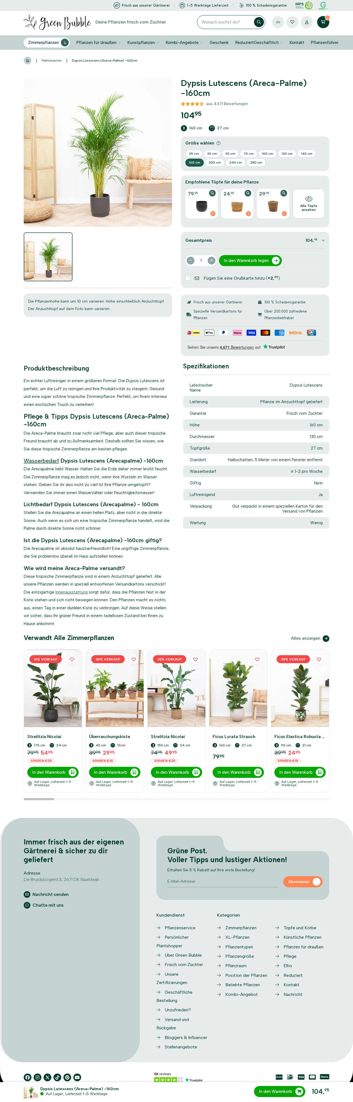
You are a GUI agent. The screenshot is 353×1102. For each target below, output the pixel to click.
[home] (27, 61)
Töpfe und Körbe (300, 927)
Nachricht (293, 994)
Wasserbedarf (41, 460)
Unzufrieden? (178, 1009)
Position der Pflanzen (246, 975)
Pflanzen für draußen (96, 42)
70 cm (249, 154)
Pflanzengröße (239, 956)
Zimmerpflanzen (43, 42)
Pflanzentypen (239, 946)
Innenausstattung (71, 592)
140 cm (306, 154)
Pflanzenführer (324, 42)
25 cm (194, 154)
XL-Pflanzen (237, 937)
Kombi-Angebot (241, 994)
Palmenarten (52, 60)
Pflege (290, 956)
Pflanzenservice (180, 927)
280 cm (256, 162)
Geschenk (219, 42)
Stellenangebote (181, 1046)
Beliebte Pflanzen (242, 984)
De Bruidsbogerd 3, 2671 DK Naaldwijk (61, 879)
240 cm (235, 162)
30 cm (212, 154)
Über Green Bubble (183, 955)
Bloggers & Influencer (186, 1037)
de (278, 22)
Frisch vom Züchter (184, 964)
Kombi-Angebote (182, 42)
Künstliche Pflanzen (303, 937)
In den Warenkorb (275, 1091)
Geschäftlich (266, 42)
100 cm (267, 154)
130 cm (287, 154)
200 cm (214, 162)
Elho (288, 965)
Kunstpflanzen (141, 42)
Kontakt (297, 42)
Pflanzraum (236, 965)
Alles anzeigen (305, 638)
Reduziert (244, 42)
